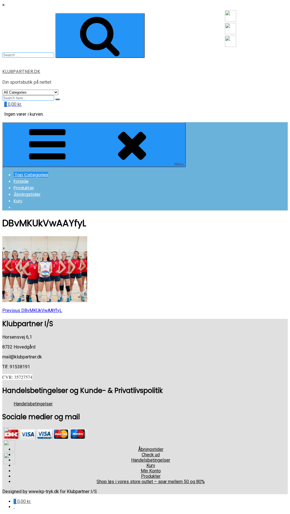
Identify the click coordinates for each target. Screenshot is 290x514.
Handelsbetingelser (33, 404)
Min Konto (151, 471)
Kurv (18, 201)
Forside (21, 181)
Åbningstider (27, 194)
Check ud (151, 454)
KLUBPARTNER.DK (21, 71)
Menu (179, 164)
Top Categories (31, 175)
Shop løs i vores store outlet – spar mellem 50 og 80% (151, 481)
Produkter (24, 188)
